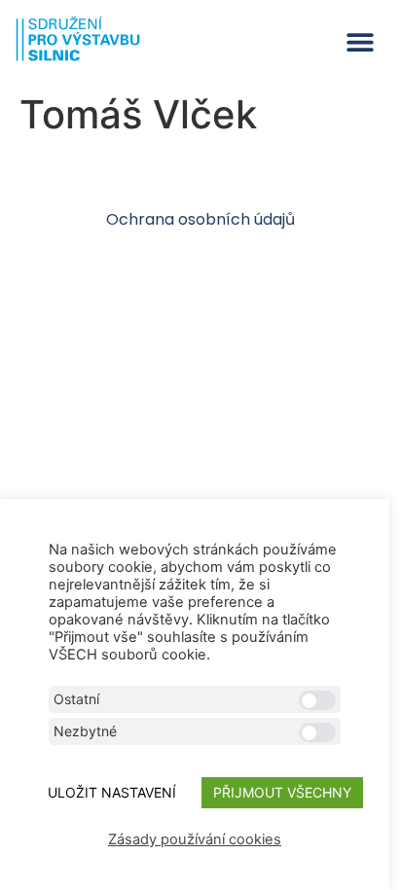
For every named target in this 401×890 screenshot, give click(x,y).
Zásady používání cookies (194, 839)
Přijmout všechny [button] (282, 792)
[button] (360, 42)
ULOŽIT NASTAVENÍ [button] (112, 792)
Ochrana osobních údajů (200, 219)
